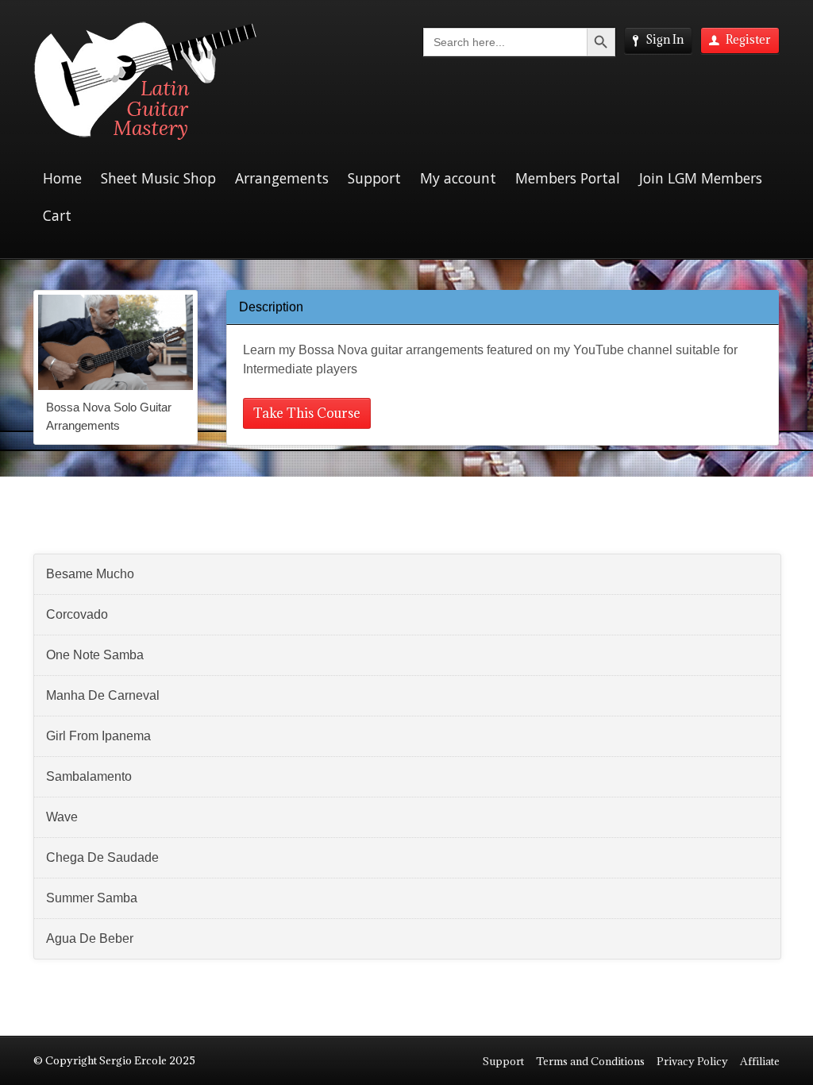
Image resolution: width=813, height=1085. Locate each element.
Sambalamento (89, 776)
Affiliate (760, 1061)
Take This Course (306, 413)
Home (62, 177)
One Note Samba (95, 655)
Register (748, 39)
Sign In (664, 39)
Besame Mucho (90, 574)
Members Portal (567, 177)
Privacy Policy (692, 1061)
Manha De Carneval (103, 695)
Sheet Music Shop (158, 177)
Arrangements (282, 177)
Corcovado (77, 614)
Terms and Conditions (590, 1061)
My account (458, 177)
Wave (62, 817)
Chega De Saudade (102, 857)
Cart (57, 215)
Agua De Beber (89, 938)
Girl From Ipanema (98, 736)
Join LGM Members (700, 177)
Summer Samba (91, 898)
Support (374, 177)
